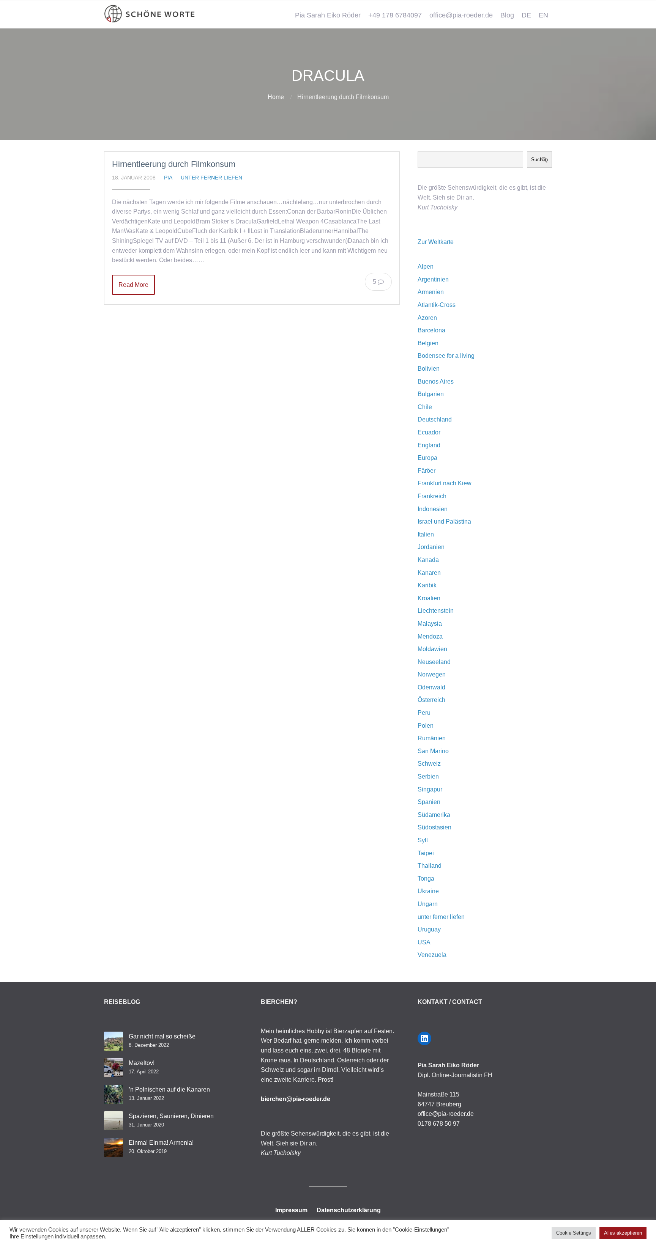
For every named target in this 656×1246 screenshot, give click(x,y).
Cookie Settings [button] (573, 1233)
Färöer (426, 470)
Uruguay (429, 929)
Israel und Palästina (444, 521)
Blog (507, 15)
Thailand (430, 865)
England (429, 445)
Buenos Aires (436, 381)
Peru (424, 713)
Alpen (426, 266)
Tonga (426, 878)
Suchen (539, 159)
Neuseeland (434, 662)
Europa (427, 458)
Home (276, 97)
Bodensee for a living (446, 355)
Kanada (428, 560)
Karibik (427, 585)
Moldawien (432, 649)
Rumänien (432, 738)
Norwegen (432, 674)
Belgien (428, 343)
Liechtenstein (436, 610)
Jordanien (431, 547)
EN (543, 15)
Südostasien (434, 827)
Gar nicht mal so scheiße (162, 1036)
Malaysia (430, 623)
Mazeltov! (142, 1063)
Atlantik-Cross (437, 305)
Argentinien (433, 279)
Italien (426, 534)
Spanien (429, 802)
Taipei (426, 853)
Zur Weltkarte (436, 242)
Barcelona (431, 330)
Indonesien (433, 509)
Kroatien (429, 598)
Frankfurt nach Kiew (445, 483)
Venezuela (432, 955)
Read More (133, 285)
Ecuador (429, 432)
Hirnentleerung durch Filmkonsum (173, 164)
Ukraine (428, 891)
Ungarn (428, 904)
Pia (168, 178)
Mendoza (430, 636)
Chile (425, 407)
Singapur (430, 789)
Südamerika (434, 815)
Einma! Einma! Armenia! (161, 1142)
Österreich (431, 700)
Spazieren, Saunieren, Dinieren (171, 1116)
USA (424, 942)
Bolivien (429, 368)
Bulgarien (431, 394)
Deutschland (435, 419)
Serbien (428, 776)
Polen (426, 725)
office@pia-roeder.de (461, 15)
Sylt (423, 840)
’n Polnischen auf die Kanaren (169, 1089)
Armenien (431, 292)
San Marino (433, 751)
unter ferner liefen (211, 178)
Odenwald (431, 687)
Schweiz (429, 763)
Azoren (427, 318)
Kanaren (429, 573)
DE (526, 15)
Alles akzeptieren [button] (623, 1233)
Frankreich (432, 496)
